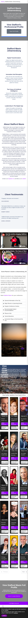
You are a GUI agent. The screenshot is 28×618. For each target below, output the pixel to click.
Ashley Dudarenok (17, 554)
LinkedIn (24, 178)
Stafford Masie (8, 295)
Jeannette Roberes (7, 520)
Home (2, 1)
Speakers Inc (11, 178)
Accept (4, 615)
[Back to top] (3, 606)
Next (23, 571)
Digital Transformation (14, 58)
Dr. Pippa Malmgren (17, 416)
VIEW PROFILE (3, 424)
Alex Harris (24, 554)
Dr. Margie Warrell (16, 485)
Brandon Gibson (16, 520)
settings (16, 613)
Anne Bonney (6, 554)
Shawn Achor (6, 416)
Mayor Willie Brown (7, 485)
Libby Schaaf (15, 450)
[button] (14, 300)
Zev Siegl (24, 485)
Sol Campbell (6, 450)
